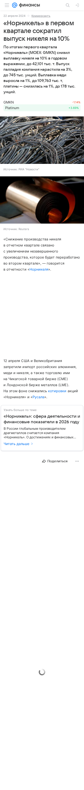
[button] (42, 140)
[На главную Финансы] (28, 5)
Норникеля (39, 269)
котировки (57, 391)
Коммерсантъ (40, 15)
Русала (38, 397)
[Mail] (14, 5)
